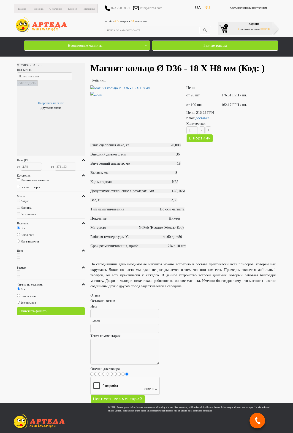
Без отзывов (28, 302)
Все (23, 228)
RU (207, 7)
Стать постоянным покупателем (248, 7)
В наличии (27, 235)
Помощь (38, 8)
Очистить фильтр (32, 311)
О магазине (55, 8)
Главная (22, 8)
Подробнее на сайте (51, 103)
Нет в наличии (30, 241)
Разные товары (215, 45)
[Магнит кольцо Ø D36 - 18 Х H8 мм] (135, 91)
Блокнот (72, 8)
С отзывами (28, 296)
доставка (202, 118)
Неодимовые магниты (85, 45)
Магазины (89, 8)
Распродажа (28, 214)
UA (198, 7)
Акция (25, 201)
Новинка (26, 207)
